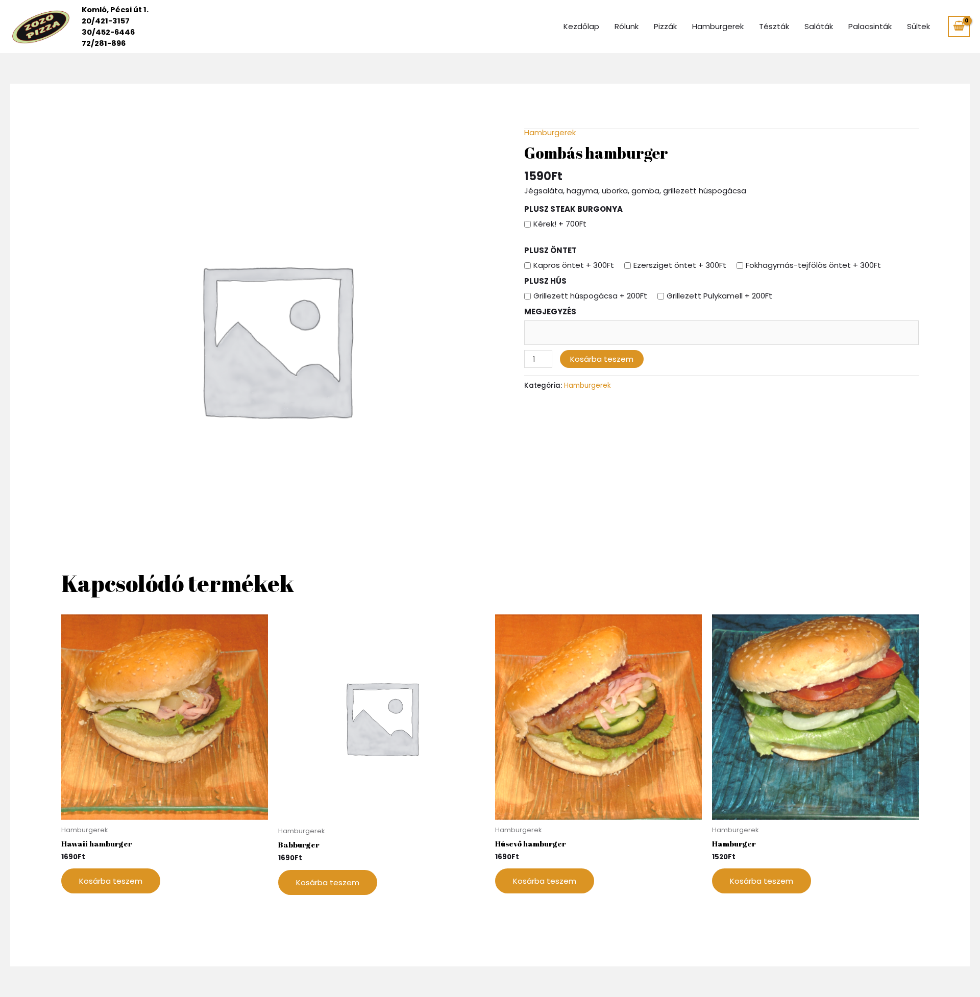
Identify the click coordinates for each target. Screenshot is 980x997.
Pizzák (665, 26)
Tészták (774, 26)
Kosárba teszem (601, 359)
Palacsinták (870, 26)
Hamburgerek (718, 26)
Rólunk (627, 26)
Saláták (818, 26)
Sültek (918, 26)
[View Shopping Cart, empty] (959, 26)
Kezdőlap (581, 26)
